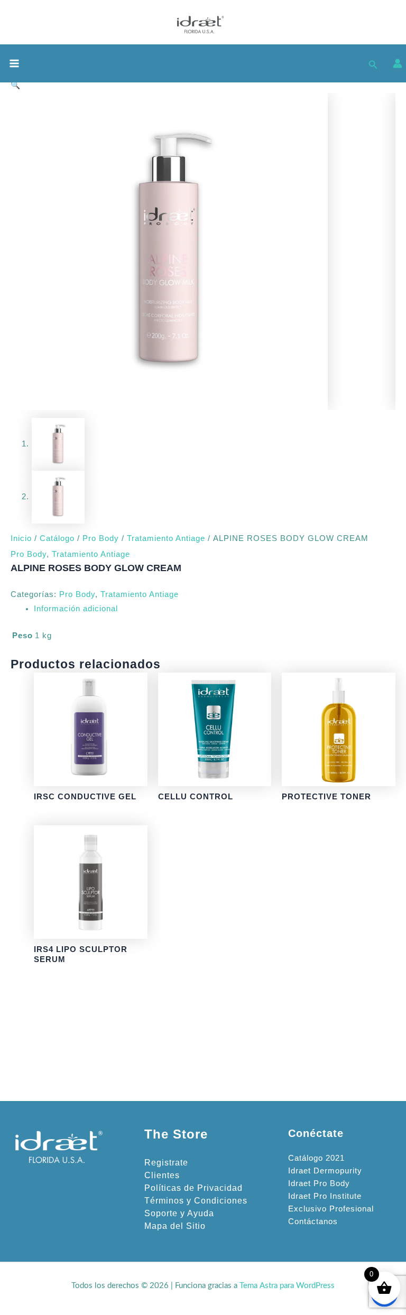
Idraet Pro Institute (325, 1196)
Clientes (162, 1175)
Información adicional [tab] (76, 608)
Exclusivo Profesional (331, 1209)
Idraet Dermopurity (325, 1171)
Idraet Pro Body (319, 1183)
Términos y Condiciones (195, 1200)
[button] (373, 63)
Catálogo (57, 538)
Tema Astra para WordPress (287, 1286)
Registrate (166, 1162)
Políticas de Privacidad (193, 1187)
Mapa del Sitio (175, 1225)
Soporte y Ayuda (179, 1213)
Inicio (21, 538)
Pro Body (100, 538)
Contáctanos (313, 1221)
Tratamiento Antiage (166, 538)
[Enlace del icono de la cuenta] (397, 63)
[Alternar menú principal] (14, 63)
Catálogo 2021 (316, 1158)
